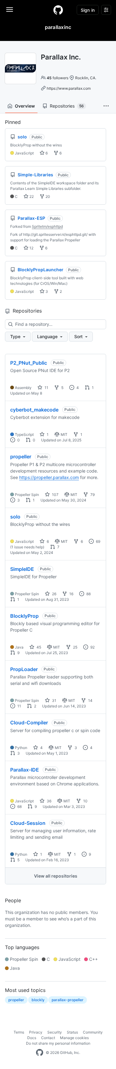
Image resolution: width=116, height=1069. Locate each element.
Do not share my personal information (58, 1043)
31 (53, 700)
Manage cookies (74, 1037)
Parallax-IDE (24, 770)
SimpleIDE (22, 569)
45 (38, 647)
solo (15, 517)
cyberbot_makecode (34, 410)
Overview (25, 106)
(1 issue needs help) (27, 547)
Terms (19, 1032)
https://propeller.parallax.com (49, 477)
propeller (20, 456)
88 (88, 594)
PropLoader (24, 669)
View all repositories (55, 876)
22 (31, 196)
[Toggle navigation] (9, 9)
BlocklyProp (24, 616)
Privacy (35, 1032)
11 (46, 387)
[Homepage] (58, 10)
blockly (38, 999)
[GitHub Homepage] (39, 1053)
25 (74, 647)
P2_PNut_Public (28, 363)
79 (92, 494)
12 (30, 248)
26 (53, 594)
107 (54, 494)
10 (85, 801)
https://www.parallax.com (69, 88)
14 (89, 700)
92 (92, 647)
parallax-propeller (68, 999)
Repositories (67, 106)
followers (57, 78)
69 (97, 541)
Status (72, 1032)
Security (54, 1032)
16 (70, 594)
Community (93, 1032)
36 (48, 801)
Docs (31, 1037)
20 (47, 196)
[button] (106, 106)
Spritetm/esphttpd (47, 226)
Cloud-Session (27, 823)
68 (19, 806)
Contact (48, 1037)
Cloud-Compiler (29, 722)
